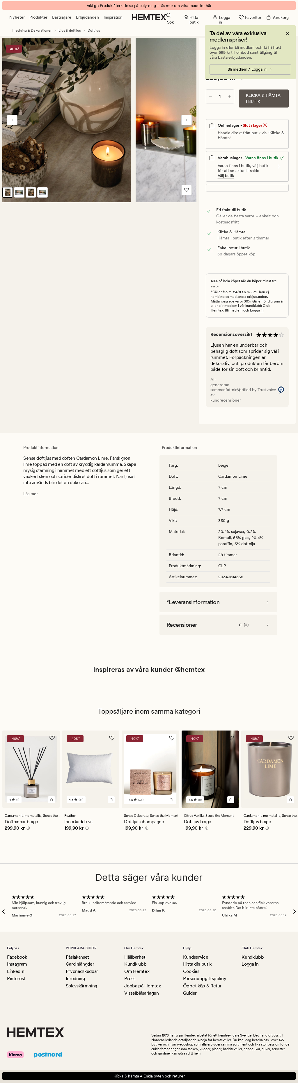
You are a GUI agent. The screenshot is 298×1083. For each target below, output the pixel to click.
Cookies (191, 971)
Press (129, 978)
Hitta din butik (197, 964)
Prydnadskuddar (82, 971)
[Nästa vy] (186, 120)
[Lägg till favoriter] (186, 190)
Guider (190, 993)
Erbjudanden (87, 17)
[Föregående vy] (12, 120)
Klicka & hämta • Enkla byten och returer (149, 1076)
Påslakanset (77, 957)
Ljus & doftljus (69, 30)
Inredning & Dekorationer (32, 30)
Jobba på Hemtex (142, 986)
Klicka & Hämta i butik (263, 98)
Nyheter (17, 17)
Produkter (38, 17)
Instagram (17, 964)
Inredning (75, 978)
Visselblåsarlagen (141, 993)
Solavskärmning (81, 986)
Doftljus (94, 30)
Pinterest (16, 978)
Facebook (17, 957)
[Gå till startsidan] (149, 17)
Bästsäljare (61, 17)
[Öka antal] (229, 96)
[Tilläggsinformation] (27, 829)
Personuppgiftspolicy (204, 978)
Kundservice (195, 957)
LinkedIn (15, 971)
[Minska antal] (210, 96)
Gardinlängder (80, 964)
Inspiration (113, 17)
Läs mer (30, 493)
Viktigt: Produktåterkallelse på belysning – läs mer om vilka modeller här (149, 5)
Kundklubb (135, 964)
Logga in (257, 310)
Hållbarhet (135, 957)
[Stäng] (287, 33)
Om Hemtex (136, 971)
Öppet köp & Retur (202, 986)
